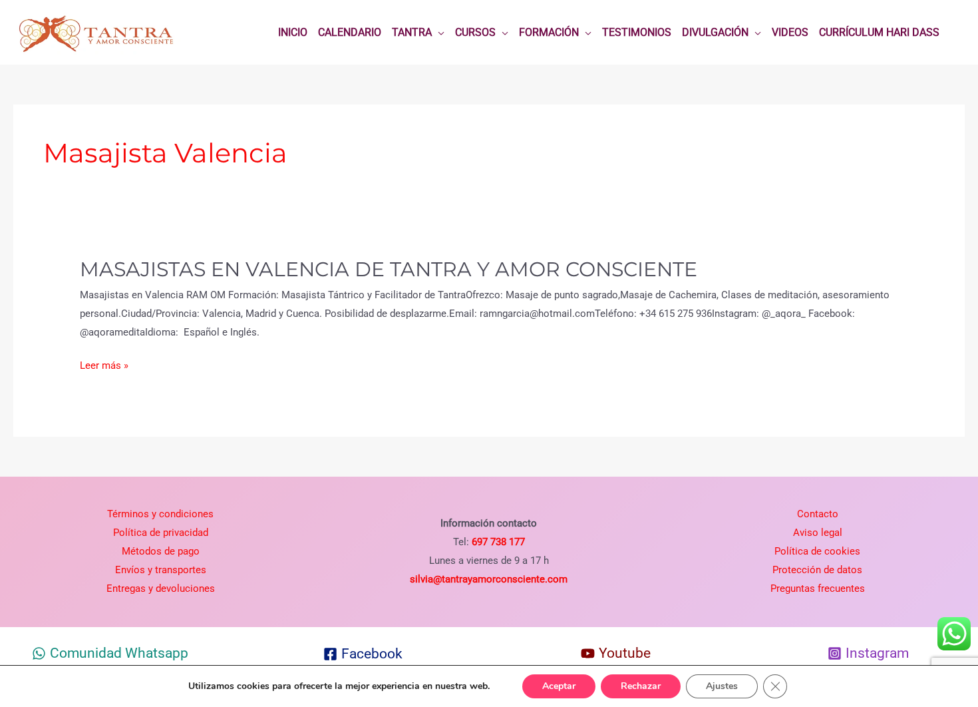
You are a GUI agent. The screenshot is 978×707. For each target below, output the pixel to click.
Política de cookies (817, 551)
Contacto (817, 514)
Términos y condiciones (160, 514)
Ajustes (722, 686)
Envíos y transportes (160, 570)
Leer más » (104, 366)
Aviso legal (817, 533)
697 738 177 (497, 542)
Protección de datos (817, 570)
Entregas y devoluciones (160, 588)
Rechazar (641, 686)
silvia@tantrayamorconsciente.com (489, 579)
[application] (438, 33)
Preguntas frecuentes (817, 588)
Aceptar (558, 686)
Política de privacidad (160, 533)
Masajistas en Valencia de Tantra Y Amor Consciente (388, 269)
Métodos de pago (161, 551)
